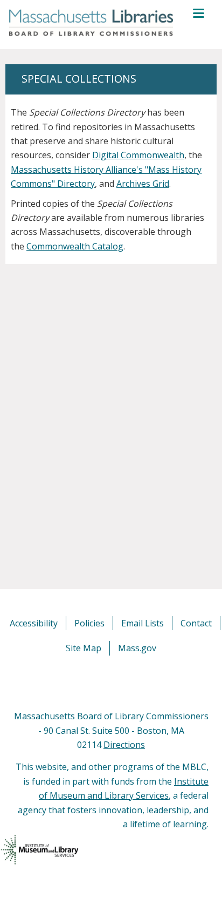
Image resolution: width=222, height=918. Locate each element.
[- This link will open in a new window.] (123, 682)
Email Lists (142, 623)
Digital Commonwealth (138, 155)
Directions (124, 745)
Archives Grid (142, 184)
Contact (196, 623)
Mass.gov (137, 648)
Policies (89, 623)
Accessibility (34, 623)
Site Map (83, 648)
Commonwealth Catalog (74, 246)
